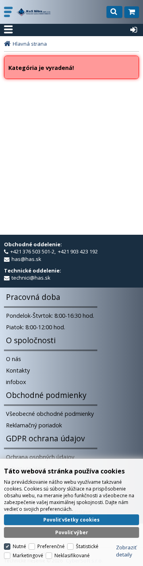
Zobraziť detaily (126, 551)
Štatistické (87, 546)
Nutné (19, 546)
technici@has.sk (31, 277)
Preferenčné (51, 546)
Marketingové (28, 555)
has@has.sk (26, 259)
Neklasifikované (72, 555)
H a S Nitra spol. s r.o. (33, 12)
